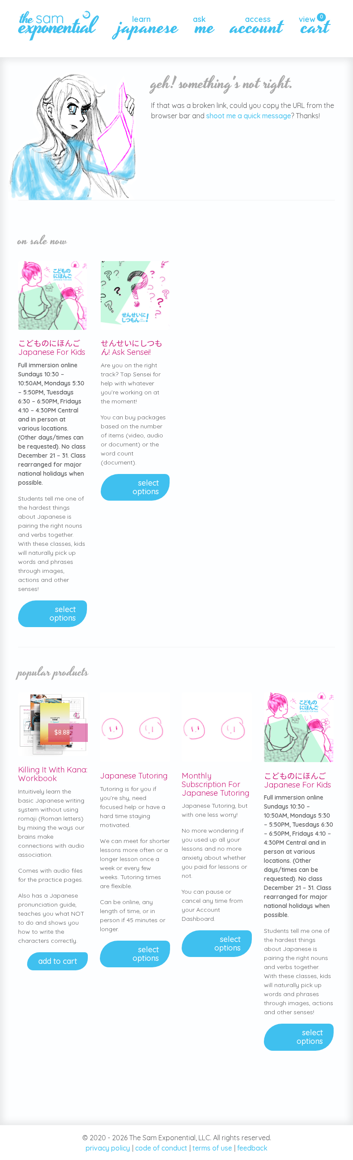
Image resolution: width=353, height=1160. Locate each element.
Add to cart (57, 961)
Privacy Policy (108, 1148)
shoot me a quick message (248, 115)
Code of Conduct (161, 1148)
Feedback (252, 1148)
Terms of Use (212, 1148)
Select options (63, 613)
